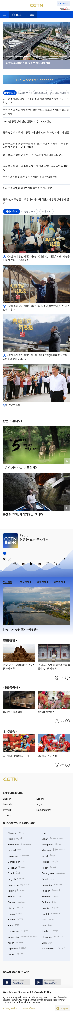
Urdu (47, 942)
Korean (16, 954)
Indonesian (22, 937)
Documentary (43, 809)
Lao (46, 832)
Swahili (51, 913)
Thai (46, 925)
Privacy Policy (10, 1008)
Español (40, 798)
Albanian (16, 832)
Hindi (13, 925)
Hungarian (18, 931)
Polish (49, 867)
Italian (15, 942)
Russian (51, 890)
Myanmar (53, 850)
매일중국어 (10, 687)
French (16, 896)
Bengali (14, 850)
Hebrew (15, 919)
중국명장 (9, 640)
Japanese (17, 948)
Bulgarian (18, 856)
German (16, 902)
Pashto (48, 879)
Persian (49, 861)
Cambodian (16, 861)
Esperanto (18, 884)
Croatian (17, 867)
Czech (15, 873)
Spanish (50, 908)
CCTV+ (7, 815)
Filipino (16, 890)
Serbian (50, 896)
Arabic (15, 838)
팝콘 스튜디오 (12, 421)
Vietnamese (53, 948)
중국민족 (9, 731)
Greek (16, 908)
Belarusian (19, 844)
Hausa (15, 913)
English (7, 798)
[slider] (4, 553)
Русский (7, 809)
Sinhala (49, 902)
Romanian (52, 884)
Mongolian (52, 844)
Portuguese (53, 873)
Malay (52, 838)
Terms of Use (28, 1008)
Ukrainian (53, 937)
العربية (39, 804)
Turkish (50, 931)
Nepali (48, 856)
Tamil (48, 919)
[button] (10, 56)
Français (7, 804)
